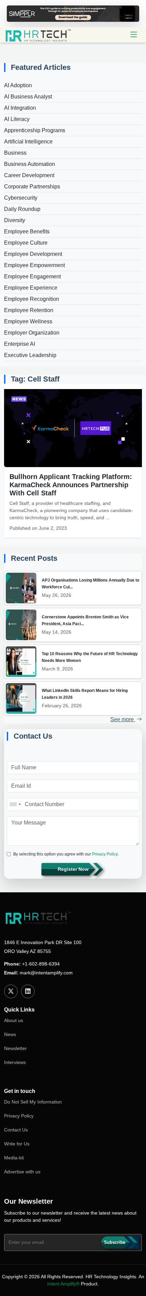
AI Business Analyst (28, 96)
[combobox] (15, 804)
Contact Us (16, 1129)
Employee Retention (28, 310)
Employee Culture (26, 243)
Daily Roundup (22, 209)
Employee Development (33, 254)
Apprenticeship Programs (34, 130)
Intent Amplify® (63, 1283)
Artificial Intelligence (28, 141)
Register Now (73, 869)
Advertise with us (22, 1171)
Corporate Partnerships (32, 186)
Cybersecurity (20, 198)
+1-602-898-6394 (41, 964)
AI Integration (20, 108)
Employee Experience (30, 288)
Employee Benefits (27, 231)
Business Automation (29, 164)
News (10, 1034)
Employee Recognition (31, 299)
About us (13, 1020)
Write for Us (17, 1143)
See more (122, 719)
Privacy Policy (104, 854)
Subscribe (114, 1242)
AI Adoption (18, 85)
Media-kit (14, 1157)
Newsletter (15, 1048)
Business (15, 153)
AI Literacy (17, 119)
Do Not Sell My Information (33, 1102)
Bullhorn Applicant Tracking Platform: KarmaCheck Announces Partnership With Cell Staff (71, 485)
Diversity (14, 220)
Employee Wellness (28, 321)
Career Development (29, 175)
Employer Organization (31, 333)
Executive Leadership (30, 355)
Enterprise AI (19, 344)
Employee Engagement (32, 276)
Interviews (15, 1062)
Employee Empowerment (34, 265)
